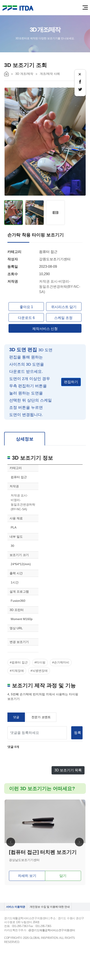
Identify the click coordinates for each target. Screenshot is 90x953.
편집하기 (71, 382)
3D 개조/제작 (24, 73)
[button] (79, 141)
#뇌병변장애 (39, 670)
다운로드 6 (26, 318)
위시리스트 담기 (63, 307)
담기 (62, 876)
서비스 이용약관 (15, 906)
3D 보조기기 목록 (68, 770)
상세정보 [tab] (24, 438)
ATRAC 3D (18, 8)
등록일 (12, 266)
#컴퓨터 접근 (19, 662)
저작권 (12, 281)
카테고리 (14, 252)
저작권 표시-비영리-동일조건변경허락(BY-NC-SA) (59, 287)
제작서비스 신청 (45, 329)
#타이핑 (40, 662)
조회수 (12, 274)
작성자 (12, 259)
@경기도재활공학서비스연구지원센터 (51, 930)
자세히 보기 (27, 876)
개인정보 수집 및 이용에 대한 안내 (50, 906)
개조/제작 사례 (50, 73)
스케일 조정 (63, 318)
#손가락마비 (60, 662)
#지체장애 (17, 670)
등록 (77, 733)
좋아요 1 (26, 307)
